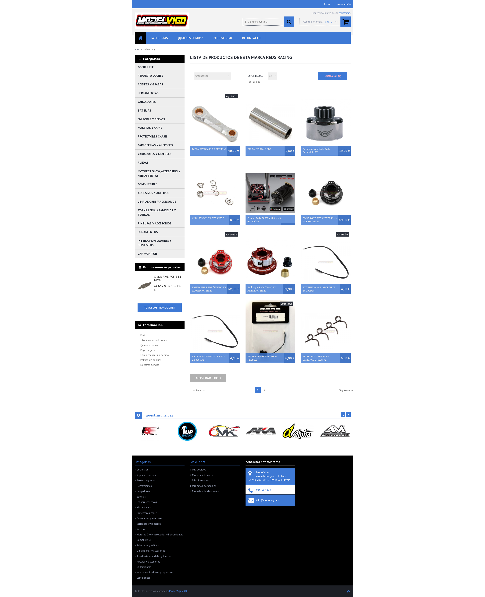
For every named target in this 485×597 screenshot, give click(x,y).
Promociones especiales (162, 267)
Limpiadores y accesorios (157, 201)
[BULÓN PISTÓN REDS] (270, 124)
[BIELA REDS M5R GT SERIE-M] (215, 124)
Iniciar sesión (344, 4)
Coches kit (146, 67)
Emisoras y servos (151, 119)
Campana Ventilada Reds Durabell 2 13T (316, 151)
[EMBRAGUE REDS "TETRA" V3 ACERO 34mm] (325, 193)
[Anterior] (343, 414)
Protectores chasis (152, 136)
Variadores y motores (154, 154)
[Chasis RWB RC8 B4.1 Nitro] (145, 285)
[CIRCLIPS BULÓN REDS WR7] (215, 193)
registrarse (344, 13)
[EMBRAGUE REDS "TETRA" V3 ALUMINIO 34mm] (215, 262)
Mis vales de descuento (205, 491)
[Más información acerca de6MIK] (224, 431)
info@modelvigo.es (267, 500)
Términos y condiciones (153, 340)
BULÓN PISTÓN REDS (259, 149)
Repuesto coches (150, 75)
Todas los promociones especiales (159, 309)
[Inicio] (140, 38)
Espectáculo (255, 75)
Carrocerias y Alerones (155, 145)
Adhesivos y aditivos (153, 193)
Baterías (144, 110)
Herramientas (148, 93)
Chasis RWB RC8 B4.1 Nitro (167, 278)
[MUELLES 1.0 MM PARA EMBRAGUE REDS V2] (325, 331)
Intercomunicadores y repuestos (155, 243)
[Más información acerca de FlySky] (150, 431)
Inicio (327, 4)
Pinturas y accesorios (154, 223)
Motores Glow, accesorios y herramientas (159, 173)
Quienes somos (149, 345)
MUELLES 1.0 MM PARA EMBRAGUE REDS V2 (316, 358)
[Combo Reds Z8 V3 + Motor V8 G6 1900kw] (270, 193)
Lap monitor (147, 254)
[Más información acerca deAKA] (261, 431)
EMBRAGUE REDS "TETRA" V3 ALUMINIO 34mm (209, 289)
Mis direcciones (201, 480)
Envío (143, 335)
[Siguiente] (348, 414)
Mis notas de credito (203, 475)
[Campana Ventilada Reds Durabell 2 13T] (325, 124)
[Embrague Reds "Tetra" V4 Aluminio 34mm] (270, 262)
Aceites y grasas (150, 84)
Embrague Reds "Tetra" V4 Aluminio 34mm (261, 289)
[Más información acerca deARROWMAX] (335, 431)
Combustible (147, 184)
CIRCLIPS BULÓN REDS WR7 (208, 218)
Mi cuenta (198, 462)
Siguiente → (346, 390)
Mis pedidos (199, 469)
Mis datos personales (204, 486)
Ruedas (143, 162)
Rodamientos (148, 232)
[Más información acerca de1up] (187, 431)
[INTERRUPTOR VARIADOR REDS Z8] (270, 331)
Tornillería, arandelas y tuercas (157, 212)
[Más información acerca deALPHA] (298, 431)
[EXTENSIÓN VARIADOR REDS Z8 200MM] (325, 262)
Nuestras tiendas (149, 364)
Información (153, 325)
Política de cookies (150, 360)
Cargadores (147, 102)
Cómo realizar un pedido (154, 355)
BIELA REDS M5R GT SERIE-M (209, 149)
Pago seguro (147, 350)
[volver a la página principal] (162, 21)
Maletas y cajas (150, 128)
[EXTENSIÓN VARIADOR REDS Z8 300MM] (215, 331)
